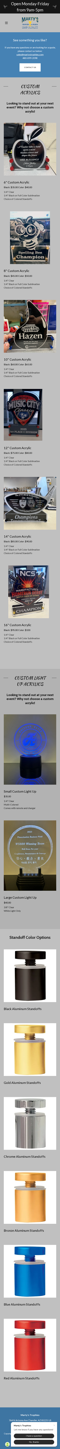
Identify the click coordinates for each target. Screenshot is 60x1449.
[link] (30, 23)
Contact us (30, 67)
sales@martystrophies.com (30, 54)
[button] (7, 23)
